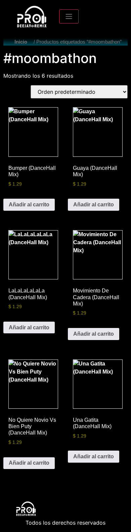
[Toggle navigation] (69, 16)
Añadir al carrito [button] (29, 204)
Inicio (20, 42)
